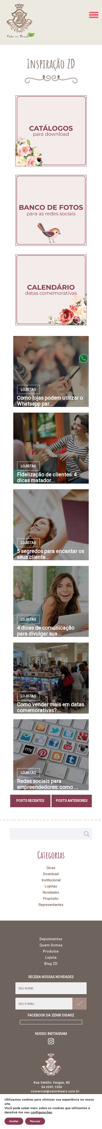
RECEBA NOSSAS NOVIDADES (51, 977)
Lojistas (51, 886)
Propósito (51, 898)
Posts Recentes (30, 801)
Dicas (51, 868)
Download (51, 874)
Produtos (51, 951)
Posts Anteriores (72, 801)
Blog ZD (51, 964)
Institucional (51, 880)
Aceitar (14, 1121)
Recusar (35, 1121)
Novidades (51, 892)
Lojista (51, 957)
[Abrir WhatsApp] (90, 1117)
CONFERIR (51, 131)
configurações (41, 1112)
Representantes (51, 905)
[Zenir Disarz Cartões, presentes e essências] (20, 35)
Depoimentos (51, 939)
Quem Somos (51, 945)
